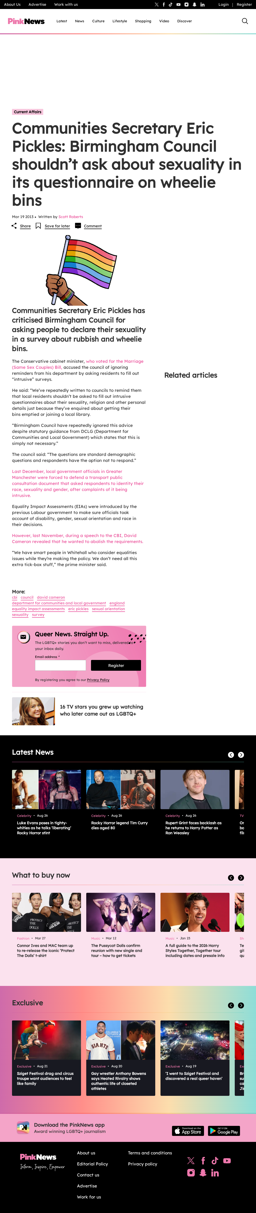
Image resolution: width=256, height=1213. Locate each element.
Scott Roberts (70, 216)
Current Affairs (27, 111)
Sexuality (20, 614)
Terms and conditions (150, 1152)
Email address (53, 657)
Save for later (57, 226)
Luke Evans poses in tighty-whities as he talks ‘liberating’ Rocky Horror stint (44, 827)
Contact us (88, 1174)
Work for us (89, 1196)
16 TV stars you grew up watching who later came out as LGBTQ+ (101, 710)
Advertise (37, 4)
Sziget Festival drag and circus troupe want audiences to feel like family (45, 1078)
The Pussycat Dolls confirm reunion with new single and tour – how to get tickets (116, 950)
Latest (61, 21)
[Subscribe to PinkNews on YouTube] (227, 1162)
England (117, 603)
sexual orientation (108, 608)
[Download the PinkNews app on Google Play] (224, 1131)
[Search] (245, 21)
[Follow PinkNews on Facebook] (203, 1162)
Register (244, 4)
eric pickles (78, 608)
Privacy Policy (98, 680)
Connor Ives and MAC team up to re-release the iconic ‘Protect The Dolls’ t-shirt (45, 950)
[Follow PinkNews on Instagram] (191, 1174)
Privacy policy (142, 1163)
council (27, 597)
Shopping (143, 21)
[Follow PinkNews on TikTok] (215, 1162)
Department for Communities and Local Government (59, 603)
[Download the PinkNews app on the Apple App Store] (188, 1131)
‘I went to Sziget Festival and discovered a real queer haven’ (194, 1076)
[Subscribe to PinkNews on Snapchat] (203, 1174)
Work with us (66, 4)
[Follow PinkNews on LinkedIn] (202, 5)
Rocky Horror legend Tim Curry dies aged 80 (119, 825)
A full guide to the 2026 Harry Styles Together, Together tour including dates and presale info (195, 950)
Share (25, 226)
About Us (12, 4)
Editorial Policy (92, 1163)
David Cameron (51, 597)
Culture (98, 21)
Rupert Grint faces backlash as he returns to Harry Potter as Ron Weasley (194, 827)
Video (164, 21)
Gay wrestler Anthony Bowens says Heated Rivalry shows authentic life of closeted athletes (118, 1081)
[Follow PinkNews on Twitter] (191, 1162)
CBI (14, 597)
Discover (184, 21)
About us (86, 1152)
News (79, 21)
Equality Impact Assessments (38, 608)
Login (223, 4)
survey (38, 614)
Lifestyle (119, 21)
